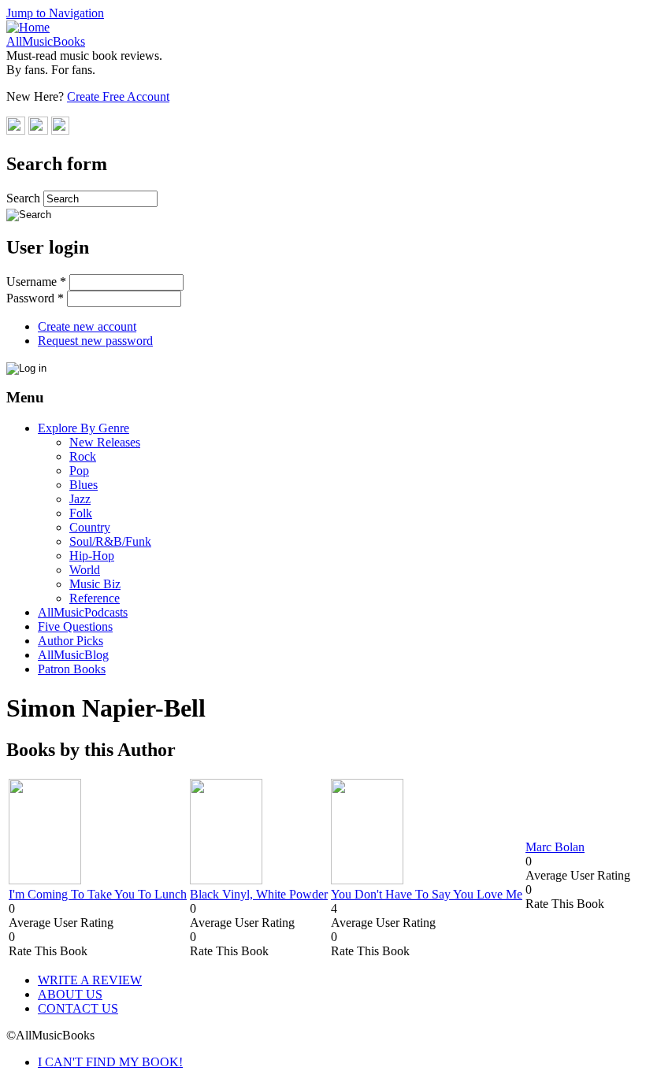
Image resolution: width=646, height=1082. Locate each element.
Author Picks (70, 640)
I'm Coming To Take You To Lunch (98, 894)
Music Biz (95, 584)
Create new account (87, 326)
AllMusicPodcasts (83, 612)
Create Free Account (118, 96)
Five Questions (75, 626)
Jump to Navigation (55, 13)
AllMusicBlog (73, 654)
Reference (94, 598)
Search (24, 198)
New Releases (104, 442)
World (84, 569)
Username (36, 281)
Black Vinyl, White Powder (259, 894)
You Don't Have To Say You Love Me (426, 894)
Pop (79, 470)
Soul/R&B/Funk (110, 541)
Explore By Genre (83, 428)
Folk (80, 513)
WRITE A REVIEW (90, 980)
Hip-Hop (91, 555)
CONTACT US (78, 1008)
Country (89, 527)
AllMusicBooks (45, 41)
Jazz (80, 499)
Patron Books (72, 669)
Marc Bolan (555, 847)
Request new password (95, 340)
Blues (83, 484)
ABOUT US (70, 994)
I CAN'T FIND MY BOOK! (110, 1062)
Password (35, 298)
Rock (82, 456)
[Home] (28, 27)
